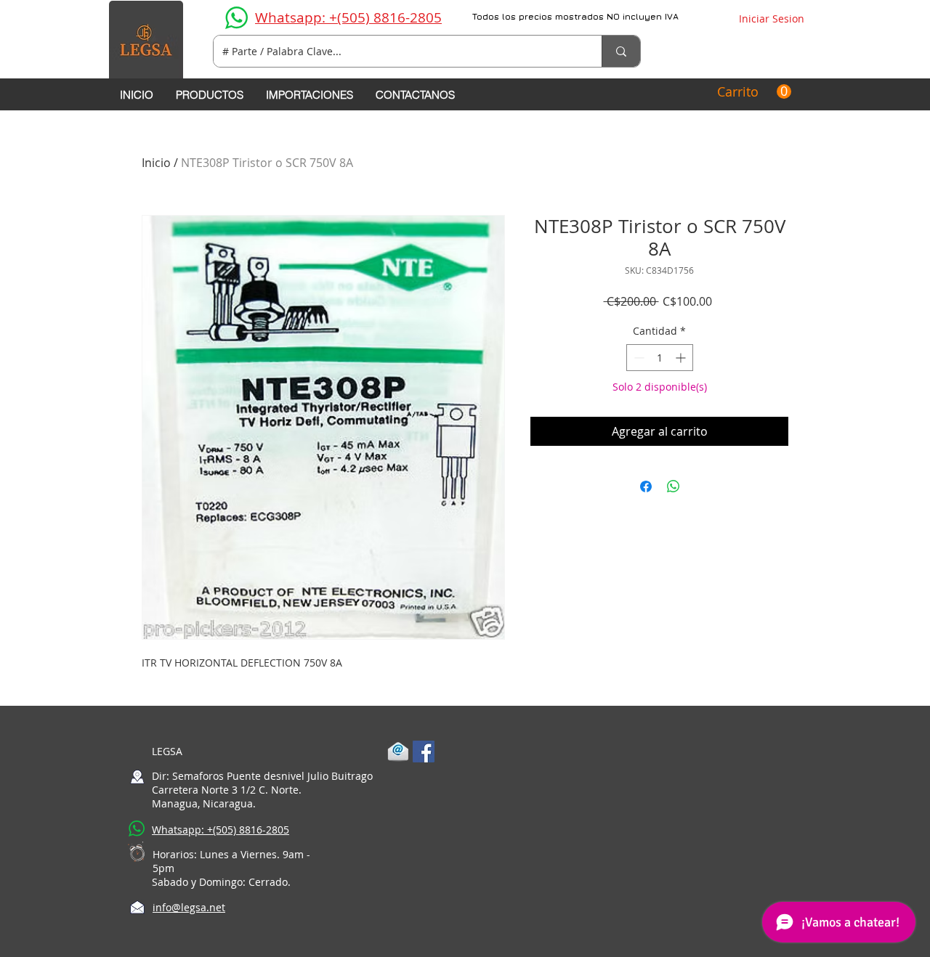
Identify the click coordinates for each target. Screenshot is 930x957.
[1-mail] (398, 751)
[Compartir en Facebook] (646, 486)
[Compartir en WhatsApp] (673, 486)
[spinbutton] (660, 357)
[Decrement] (637, 357)
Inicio (156, 163)
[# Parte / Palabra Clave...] (621, 51)
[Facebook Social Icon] (423, 751)
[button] (754, 91)
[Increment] (682, 357)
